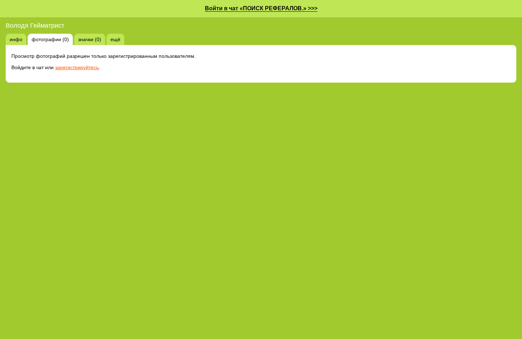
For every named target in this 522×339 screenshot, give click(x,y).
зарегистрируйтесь (77, 67)
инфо (16, 39)
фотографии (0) (50, 39)
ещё (115, 39)
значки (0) (89, 39)
